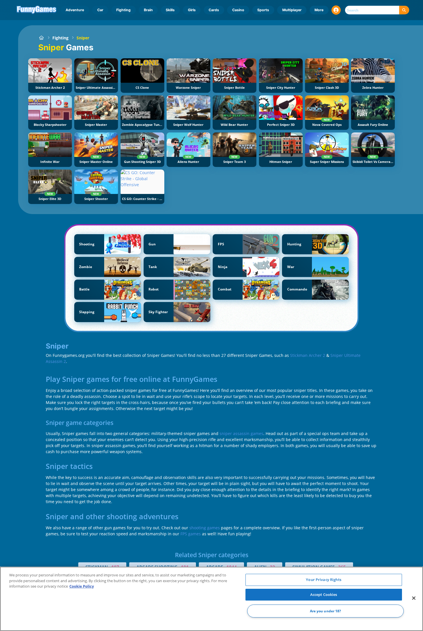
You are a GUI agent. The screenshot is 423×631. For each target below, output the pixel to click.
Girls (192, 10)
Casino (238, 10)
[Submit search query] (404, 10)
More (319, 10)
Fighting (123, 10)
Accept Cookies (323, 594)
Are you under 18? (325, 611)
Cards (214, 10)
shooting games (204, 527)
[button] (336, 10)
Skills (170, 10)
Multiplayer (292, 10)
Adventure (75, 10)
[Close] (413, 598)
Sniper (83, 38)
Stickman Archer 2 (307, 355)
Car (100, 10)
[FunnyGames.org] (41, 38)
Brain (148, 10)
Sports (263, 10)
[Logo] (36, 10)
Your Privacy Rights (323, 579)
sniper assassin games (241, 433)
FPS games (190, 533)
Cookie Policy (81, 586)
